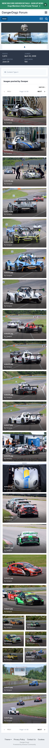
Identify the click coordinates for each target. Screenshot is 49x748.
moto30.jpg (8, 333)
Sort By (41, 87)
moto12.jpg (8, 687)
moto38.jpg (8, 181)
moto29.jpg (8, 364)
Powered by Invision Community (24, 744)
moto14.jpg (8, 657)
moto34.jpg (8, 211)
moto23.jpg (8, 548)
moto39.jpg (8, 150)
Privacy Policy (19, 739)
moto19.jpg (8, 624)
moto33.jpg (8, 242)
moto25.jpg (8, 486)
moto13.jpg (30, 657)
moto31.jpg (8, 303)
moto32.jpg (8, 272)
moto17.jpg (8, 641)
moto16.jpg (31, 641)
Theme (8, 739)
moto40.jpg (8, 120)
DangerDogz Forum (14, 12)
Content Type (11, 72)
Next (40, 91)
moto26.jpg (8, 456)
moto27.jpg (8, 425)
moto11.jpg (8, 718)
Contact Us (31, 739)
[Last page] (44, 91)
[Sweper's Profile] (24, 47)
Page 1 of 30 (24, 91)
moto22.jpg (8, 578)
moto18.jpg (31, 624)
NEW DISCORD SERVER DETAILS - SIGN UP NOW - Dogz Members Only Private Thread (23, 4)
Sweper (9, 123)
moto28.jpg (8, 395)
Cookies (41, 739)
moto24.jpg (8, 517)
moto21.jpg (8, 609)
